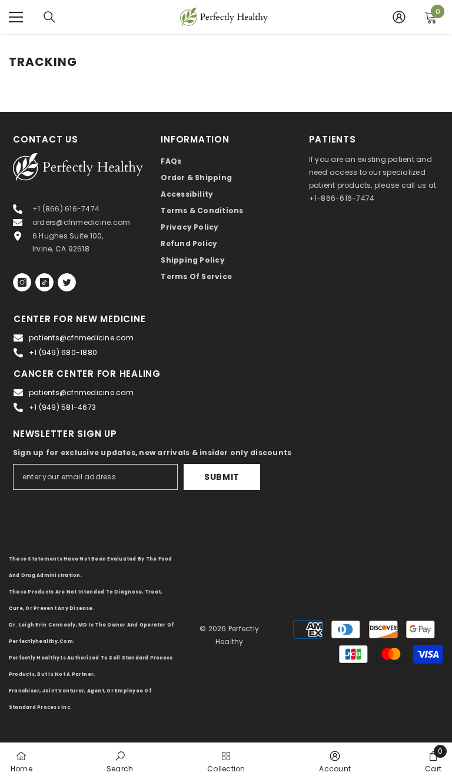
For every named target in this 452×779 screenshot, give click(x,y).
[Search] (49, 17)
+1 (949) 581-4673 (62, 407)
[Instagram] (22, 282)
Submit (222, 477)
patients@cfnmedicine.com (81, 338)
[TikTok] (44, 282)
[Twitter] (67, 282)
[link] (119, 761)
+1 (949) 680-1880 (63, 352)
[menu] (16, 17)
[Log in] (399, 17)
